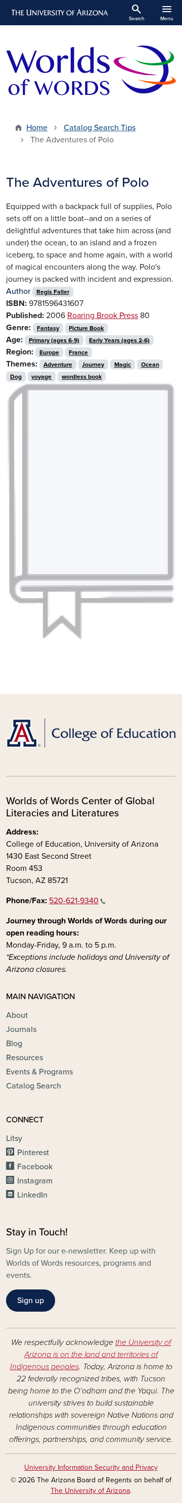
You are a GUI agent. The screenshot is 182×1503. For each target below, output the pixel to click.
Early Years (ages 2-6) (119, 340)
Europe (49, 352)
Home (37, 128)
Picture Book (86, 328)
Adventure (57, 364)
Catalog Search (33, 1086)
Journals (21, 1029)
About (17, 1015)
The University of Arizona (90, 1490)
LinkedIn (32, 1195)
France (78, 352)
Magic (122, 364)
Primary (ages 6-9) (54, 340)
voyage (41, 376)
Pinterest (33, 1153)
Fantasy (48, 328)
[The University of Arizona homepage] (59, 12)
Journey (93, 364)
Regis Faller (52, 291)
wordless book (82, 376)
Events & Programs (39, 1072)
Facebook (35, 1167)
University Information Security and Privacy (91, 1467)
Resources (24, 1058)
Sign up (30, 1300)
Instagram (35, 1181)
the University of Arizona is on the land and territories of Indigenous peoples (90, 1354)
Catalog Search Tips (99, 128)
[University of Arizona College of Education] (91, 733)
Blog (14, 1044)
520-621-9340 (74, 901)
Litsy (14, 1138)
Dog (16, 376)
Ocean (150, 364)
